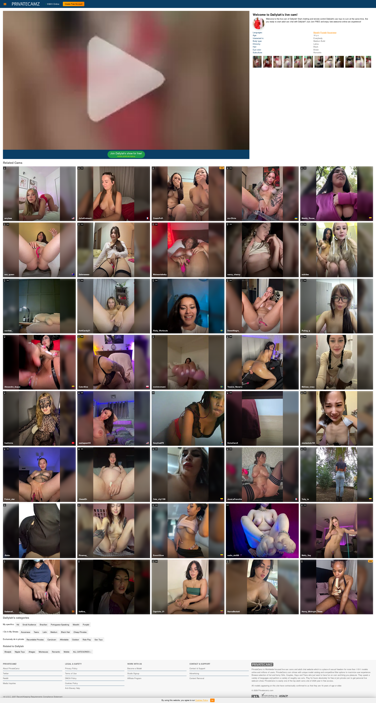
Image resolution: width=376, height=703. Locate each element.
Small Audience (29, 624)
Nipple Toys (20, 651)
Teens (36, 632)
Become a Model (134, 668)
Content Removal (196, 678)
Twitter (6, 673)
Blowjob (8, 651)
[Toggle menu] (5, 4)
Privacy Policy (71, 668)
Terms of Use (71, 673)
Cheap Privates (80, 632)
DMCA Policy (71, 678)
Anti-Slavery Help (72, 688)
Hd (18, 624)
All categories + (82, 651)
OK (212, 700)
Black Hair (65, 632)
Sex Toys (99, 639)
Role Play (87, 639)
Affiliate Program (134, 678)
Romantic (56, 651)
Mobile (66, 651)
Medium (54, 632)
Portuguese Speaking (60, 624)
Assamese (331, 32)
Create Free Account (73, 4)
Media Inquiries (9, 683)
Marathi (316, 32)
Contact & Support (197, 668)
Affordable (64, 639)
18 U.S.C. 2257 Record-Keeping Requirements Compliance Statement (32, 696)
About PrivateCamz (11, 668)
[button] (369, 62)
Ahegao (32, 651)
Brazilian (43, 624)
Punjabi (323, 32)
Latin (45, 632)
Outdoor (75, 639)
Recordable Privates (35, 639)
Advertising (194, 673)
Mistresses (43, 651)
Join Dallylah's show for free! (126, 154)
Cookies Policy (71, 683)
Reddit (5, 678)
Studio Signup (133, 673)
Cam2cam (51, 639)
